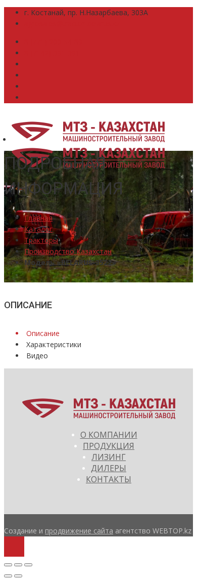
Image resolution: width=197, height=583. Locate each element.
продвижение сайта (79, 530)
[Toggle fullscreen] (18, 564)
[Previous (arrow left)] (8, 575)
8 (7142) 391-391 (52, 53)
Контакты (108, 479)
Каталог (38, 229)
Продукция (108, 445)
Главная (38, 218)
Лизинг (108, 457)
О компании (108, 434)
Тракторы (41, 240)
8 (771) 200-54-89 (53, 42)
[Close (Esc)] (8, 564)
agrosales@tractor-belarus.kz (72, 23)
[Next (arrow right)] (18, 575)
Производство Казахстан (68, 251)
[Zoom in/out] (28, 564)
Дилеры (108, 468)
